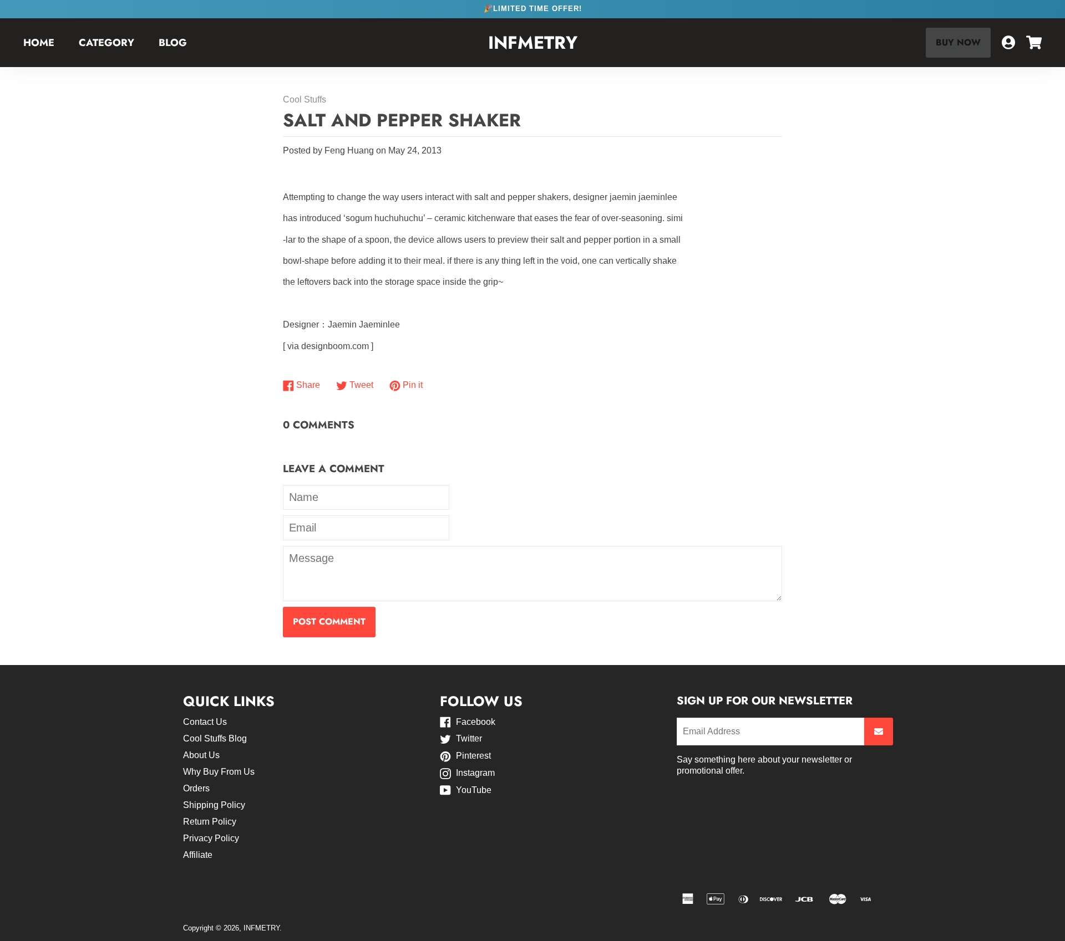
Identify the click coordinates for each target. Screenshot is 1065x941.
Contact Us (205, 722)
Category (106, 42)
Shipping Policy (214, 805)
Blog (173, 42)
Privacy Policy (211, 838)
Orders (196, 788)
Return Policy (209, 821)
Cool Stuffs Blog (215, 738)
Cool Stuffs (304, 99)
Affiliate (197, 855)
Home (38, 42)
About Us (201, 755)
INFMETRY (532, 43)
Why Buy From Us (219, 771)
